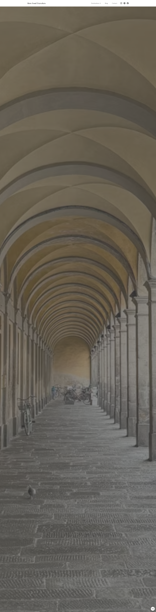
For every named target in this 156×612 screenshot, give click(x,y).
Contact (114, 3)
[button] (96, 3)
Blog (106, 3)
